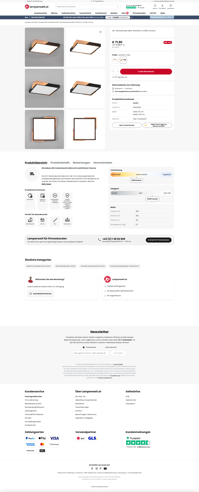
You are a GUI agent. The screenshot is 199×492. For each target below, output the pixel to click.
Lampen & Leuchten (31, 22)
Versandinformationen (34, 414)
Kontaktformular (115, 375)
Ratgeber (89, 418)
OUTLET (153, 13)
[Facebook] (93, 468)
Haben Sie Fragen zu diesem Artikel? (159, 125)
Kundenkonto (30, 425)
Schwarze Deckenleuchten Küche (93, 266)
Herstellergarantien (33, 421)
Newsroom (92, 414)
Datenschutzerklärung (105, 378)
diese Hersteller (118, 364)
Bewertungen (81, 162)
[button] (44, 88)
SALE (124, 13)
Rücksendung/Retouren (34, 407)
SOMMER (117, 17)
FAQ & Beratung (31, 400)
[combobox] (87, 6)
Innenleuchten (43, 22)
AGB (127, 396)
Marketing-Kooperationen (86, 400)
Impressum (130, 403)
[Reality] (32, 174)
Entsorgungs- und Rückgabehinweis (130, 473)
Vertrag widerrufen (33, 396)
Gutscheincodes (82, 407)
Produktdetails (60, 162)
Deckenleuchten (54, 22)
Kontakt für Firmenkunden (158, 240)
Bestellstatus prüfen (33, 403)
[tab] (36, 163)
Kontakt (28, 418)
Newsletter (79, 403)
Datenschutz (131, 400)
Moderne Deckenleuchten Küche (38, 266)
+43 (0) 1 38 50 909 (113, 239)
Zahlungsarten (31, 411)
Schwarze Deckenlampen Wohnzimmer (124, 266)
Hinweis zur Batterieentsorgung (107, 473)
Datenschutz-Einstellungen (66, 473)
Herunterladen (102, 162)
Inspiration (79, 418)
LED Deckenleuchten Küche (65, 266)
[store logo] (36, 7)
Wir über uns (80, 396)
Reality (136, 103)
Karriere (78, 411)
